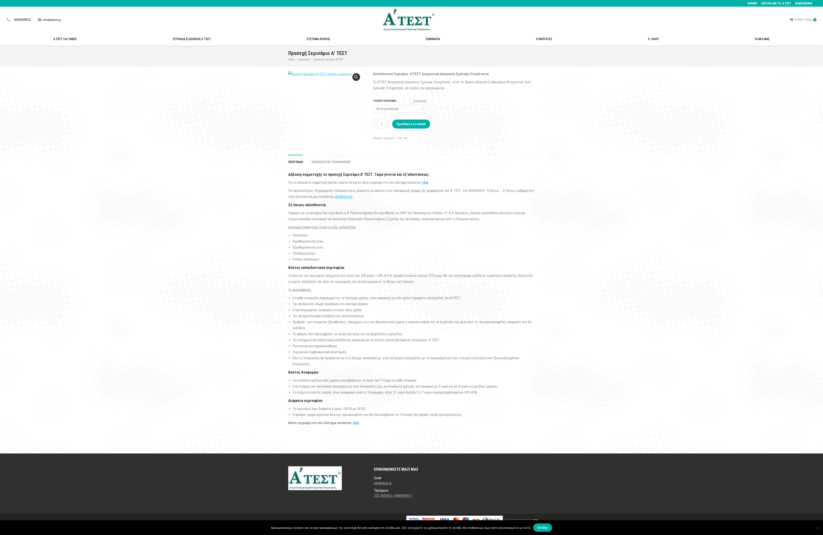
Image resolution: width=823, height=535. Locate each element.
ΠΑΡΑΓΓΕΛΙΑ (804, 19)
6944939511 (22, 19)
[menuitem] (752, 3)
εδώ (356, 423)
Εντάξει (543, 527)
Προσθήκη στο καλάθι (411, 124)
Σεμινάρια (388, 138)
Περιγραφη (295, 162)
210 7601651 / (384, 496)
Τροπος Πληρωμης (384, 100)
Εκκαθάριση (420, 100)
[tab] (295, 160)
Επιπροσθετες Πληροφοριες (331, 162)
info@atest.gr (52, 19)
